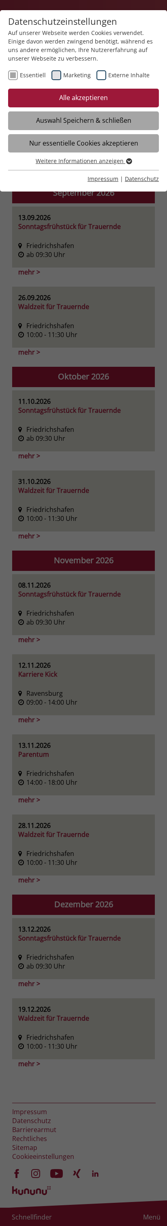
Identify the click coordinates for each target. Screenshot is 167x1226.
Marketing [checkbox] (77, 75)
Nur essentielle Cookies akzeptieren (83, 143)
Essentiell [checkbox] (33, 75)
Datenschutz (142, 179)
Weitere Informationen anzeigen (80, 161)
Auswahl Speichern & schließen (83, 120)
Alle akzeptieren (83, 97)
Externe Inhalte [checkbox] (129, 75)
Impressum (103, 179)
